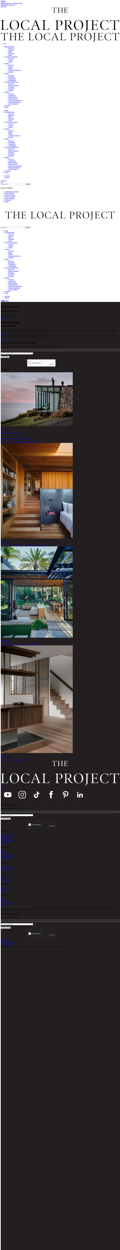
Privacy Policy (5, 940)
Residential (11, 77)
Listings (10, 60)
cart (2, 182)
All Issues (4, 854)
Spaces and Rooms (6, 870)
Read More (4, 334)
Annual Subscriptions (7, 855)
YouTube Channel (6, 880)
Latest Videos (5, 877)
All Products (4, 866)
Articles (6, 63)
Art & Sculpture (13, 104)
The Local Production (7, 903)
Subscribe (11, 53)
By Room (11, 87)
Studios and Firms (9, 197)
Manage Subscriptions (7, 857)
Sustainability (12, 80)
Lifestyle (10, 72)
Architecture (12, 95)
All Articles (4, 843)
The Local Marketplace (11, 82)
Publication (7, 200)
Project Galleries (9, 198)
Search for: (4, 184)
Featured (10, 90)
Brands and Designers (7, 868)
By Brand (11, 88)
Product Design (12, 99)
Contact (6, 177)
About (10, 55)
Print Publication (9, 46)
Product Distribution (14, 102)
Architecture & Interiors (11, 191)
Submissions (4, 889)
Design (10, 68)
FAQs (2, 905)
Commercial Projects (14, 70)
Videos (6, 73)
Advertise (7, 105)
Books (10, 51)
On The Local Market (10, 56)
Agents (10, 62)
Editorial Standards (6, 941)
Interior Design (12, 97)
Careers (3, 891)
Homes (10, 67)
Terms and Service (6, 945)
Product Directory (13, 85)
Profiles (6, 92)
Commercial (11, 78)
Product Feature (9, 193)
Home (6, 110)
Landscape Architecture (15, 100)
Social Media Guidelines (8, 943)
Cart (5, 43)
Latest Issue (4, 852)
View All (11, 48)
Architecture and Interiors (8, 835)
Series (2, 879)
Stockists (7, 176)
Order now (4, 318)
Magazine (11, 50)
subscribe (3, 6)
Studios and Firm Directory (9, 840)
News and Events (9, 195)
